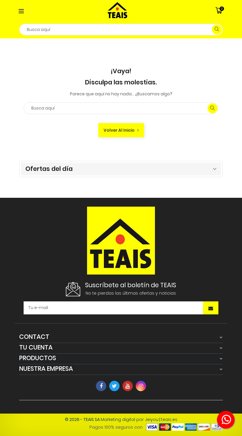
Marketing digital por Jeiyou (129, 419)
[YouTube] (127, 386)
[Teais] (121, 240)
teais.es (169, 419)
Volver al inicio (120, 130)
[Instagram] (141, 386)
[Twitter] (114, 386)
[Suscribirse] (210, 308)
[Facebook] (101, 386)
